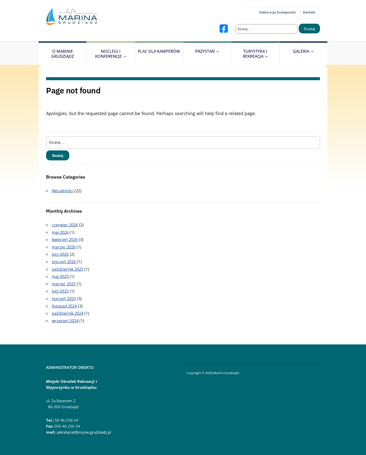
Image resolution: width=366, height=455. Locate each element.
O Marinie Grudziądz (62, 54)
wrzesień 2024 (65, 321)
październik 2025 (67, 269)
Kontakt (309, 12)
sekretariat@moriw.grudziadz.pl (83, 432)
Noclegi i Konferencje (108, 54)
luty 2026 (60, 254)
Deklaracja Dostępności (277, 12)
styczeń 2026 (64, 261)
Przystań (205, 51)
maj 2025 (60, 276)
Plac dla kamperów (159, 51)
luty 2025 (60, 291)
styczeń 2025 (64, 298)
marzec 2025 (64, 284)
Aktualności (62, 191)
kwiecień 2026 (65, 239)
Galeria (301, 51)
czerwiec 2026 (65, 225)
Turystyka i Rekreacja (255, 54)
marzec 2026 (64, 247)
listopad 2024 (64, 306)
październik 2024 (67, 313)
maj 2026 (60, 232)
